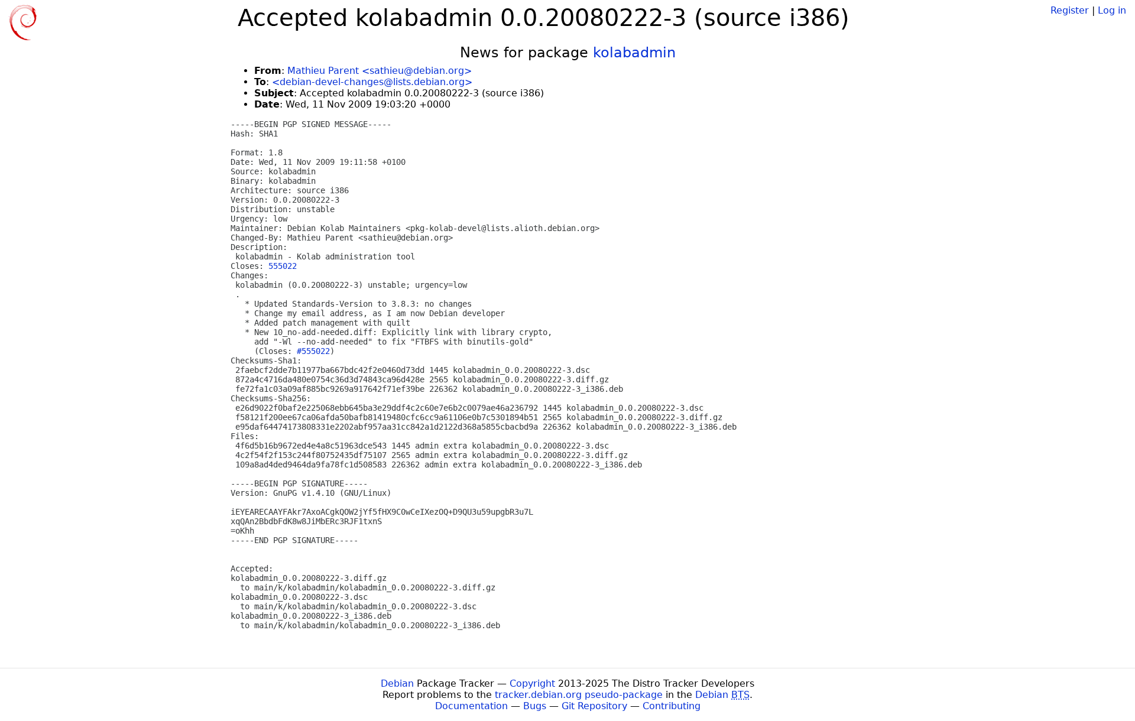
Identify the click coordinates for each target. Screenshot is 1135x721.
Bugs (534, 706)
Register (1069, 10)
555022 (282, 266)
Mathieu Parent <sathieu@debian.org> (379, 70)
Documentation (471, 706)
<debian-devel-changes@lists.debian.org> (372, 81)
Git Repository (594, 706)
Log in (1112, 10)
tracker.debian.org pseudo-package (579, 694)
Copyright (532, 683)
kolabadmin (634, 52)
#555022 (313, 351)
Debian (397, 683)
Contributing (672, 706)
